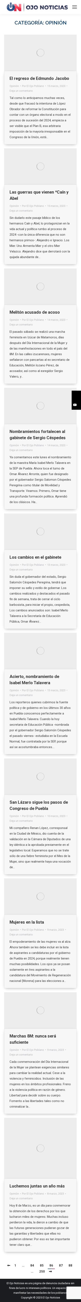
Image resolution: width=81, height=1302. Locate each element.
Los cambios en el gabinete (35, 557)
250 (42, 1271)
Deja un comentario (21, 90)
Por (33, 86)
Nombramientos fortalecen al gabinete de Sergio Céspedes (38, 434)
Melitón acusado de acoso (35, 312)
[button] (76, 395)
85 (42, 1265)
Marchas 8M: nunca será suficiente (33, 1039)
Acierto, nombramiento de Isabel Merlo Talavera (34, 679)
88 (70, 1265)
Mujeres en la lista (27, 922)
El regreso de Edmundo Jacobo (39, 78)
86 (51, 1265)
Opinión (14, 86)
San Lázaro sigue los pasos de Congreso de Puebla (39, 805)
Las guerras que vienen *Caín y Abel (39, 195)
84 (32, 1265)
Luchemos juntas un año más (37, 1186)
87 (61, 1265)
